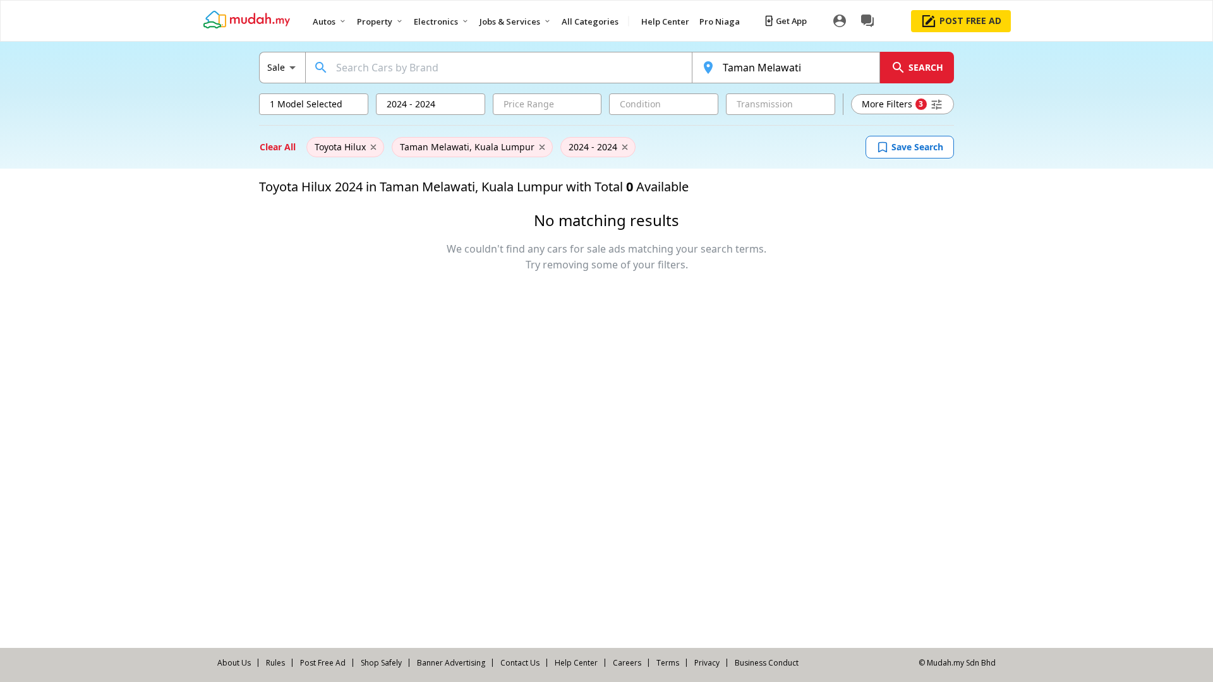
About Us (234, 662)
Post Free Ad (323, 662)
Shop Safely (381, 662)
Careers (627, 662)
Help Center (576, 662)
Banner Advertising (451, 662)
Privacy (707, 662)
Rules (275, 662)
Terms (667, 662)
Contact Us (520, 662)
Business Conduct (767, 662)
